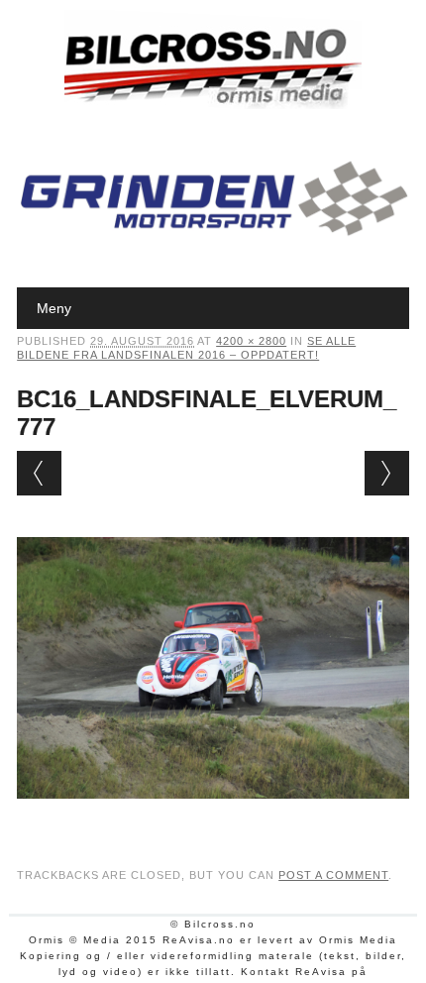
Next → (387, 473)
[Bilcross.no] (213, 104)
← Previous (39, 473)
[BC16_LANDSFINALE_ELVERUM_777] (213, 817)
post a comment (333, 875)
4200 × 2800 (251, 341)
